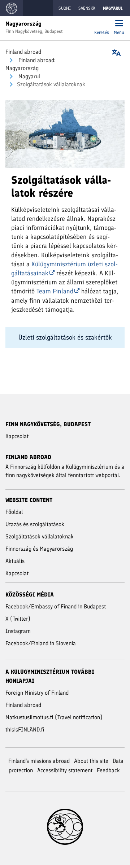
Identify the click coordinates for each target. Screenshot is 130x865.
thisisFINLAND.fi (24, 729)
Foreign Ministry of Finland (37, 692)
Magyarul (28, 76)
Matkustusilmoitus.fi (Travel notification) (54, 717)
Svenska (86, 8)
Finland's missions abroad (39, 760)
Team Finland (54, 291)
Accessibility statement (64, 770)
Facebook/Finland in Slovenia (40, 643)
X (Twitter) (17, 618)
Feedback (108, 770)
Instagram (18, 631)
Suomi (64, 8)
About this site (91, 760)
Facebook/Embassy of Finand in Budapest (55, 606)
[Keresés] (101, 24)
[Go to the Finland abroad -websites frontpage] (11, 8)
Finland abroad (23, 51)
